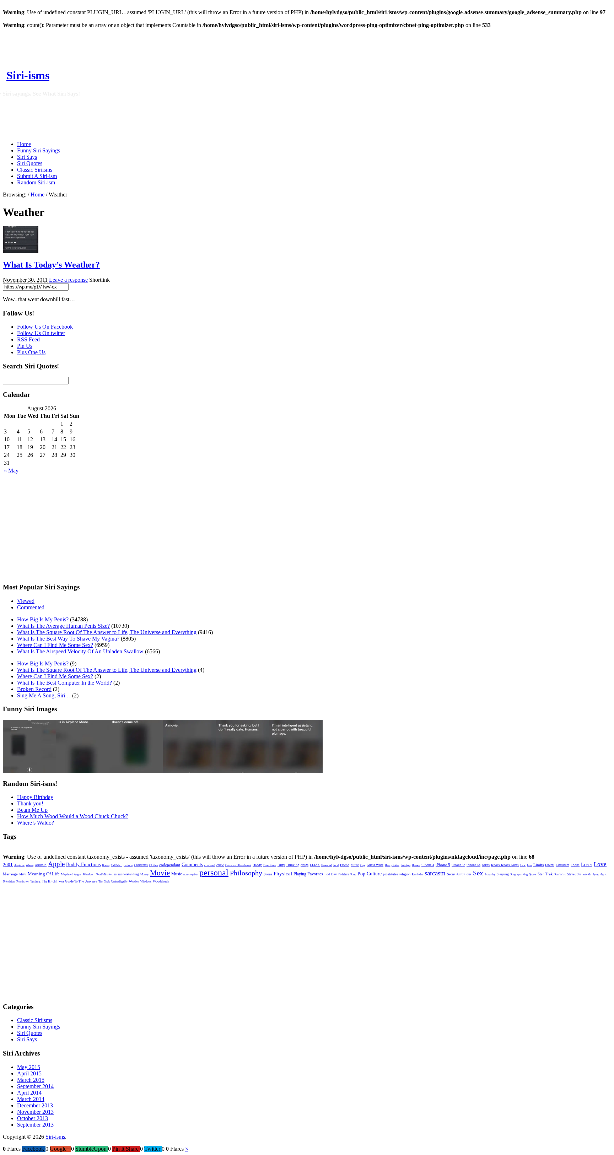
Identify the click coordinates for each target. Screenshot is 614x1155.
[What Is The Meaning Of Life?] (29, 771)
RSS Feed (28, 339)
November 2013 (35, 1112)
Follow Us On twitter (41, 333)
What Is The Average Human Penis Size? (63, 626)
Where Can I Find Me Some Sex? (55, 645)
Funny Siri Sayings (38, 150)
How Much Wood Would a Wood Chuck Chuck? (72, 816)
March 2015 (30, 1080)
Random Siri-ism (36, 182)
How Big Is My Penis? (43, 619)
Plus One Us (31, 352)
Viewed (25, 601)
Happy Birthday (35, 797)
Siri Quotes (29, 163)
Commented (30, 607)
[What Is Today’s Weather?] (20, 251)
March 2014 (30, 1099)
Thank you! (30, 803)
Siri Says (27, 157)
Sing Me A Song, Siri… (44, 695)
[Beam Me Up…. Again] (82, 771)
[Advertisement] (230, 68)
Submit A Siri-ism (37, 176)
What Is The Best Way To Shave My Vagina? (68, 639)
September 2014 (35, 1086)
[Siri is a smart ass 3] (189, 771)
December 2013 (35, 1105)
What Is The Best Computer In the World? (64, 683)
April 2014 (29, 1093)
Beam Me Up (32, 810)
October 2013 (32, 1118)
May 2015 (28, 1067)
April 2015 (29, 1073)
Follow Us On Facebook (45, 327)
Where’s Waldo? (35, 823)
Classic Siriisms (34, 170)
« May (11, 471)
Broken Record (34, 689)
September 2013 (35, 1125)
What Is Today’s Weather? (51, 264)
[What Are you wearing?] (136, 771)
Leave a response (68, 280)
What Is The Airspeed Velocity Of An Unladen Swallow (80, 651)
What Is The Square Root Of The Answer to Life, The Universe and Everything (106, 632)
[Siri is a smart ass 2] (242, 771)
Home (24, 144)
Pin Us (24, 346)
